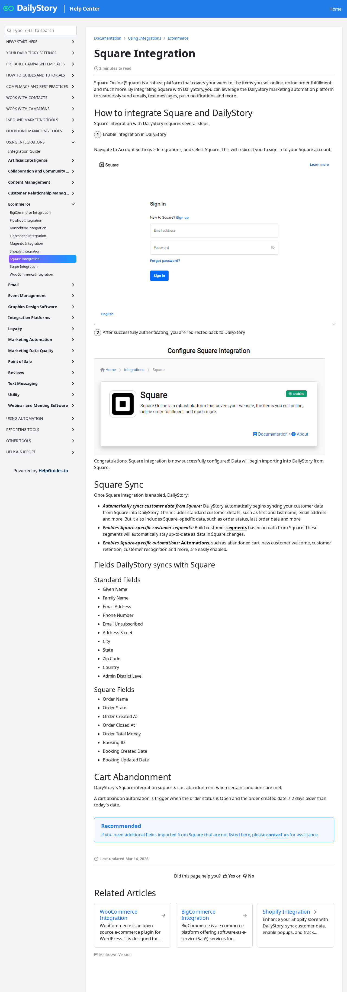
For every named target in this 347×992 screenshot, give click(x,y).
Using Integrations (144, 38)
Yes (231, 876)
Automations (195, 543)
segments (236, 528)
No (251, 876)
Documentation (107, 38)
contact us (277, 835)
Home (335, 9)
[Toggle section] (73, 42)
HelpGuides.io (53, 471)
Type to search (33, 30)
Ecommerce (178, 38)
